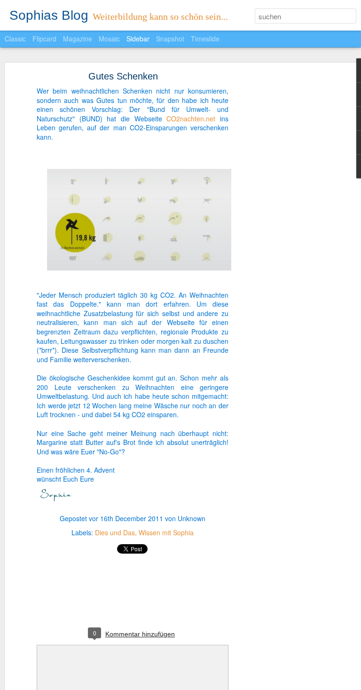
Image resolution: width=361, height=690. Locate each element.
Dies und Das (115, 532)
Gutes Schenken (123, 76)
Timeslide (205, 38)
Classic (15, 38)
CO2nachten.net (190, 118)
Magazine (77, 38)
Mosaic (109, 38)
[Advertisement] (280, 224)
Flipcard (44, 38)
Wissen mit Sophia (166, 532)
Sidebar (137, 38)
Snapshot (170, 38)
